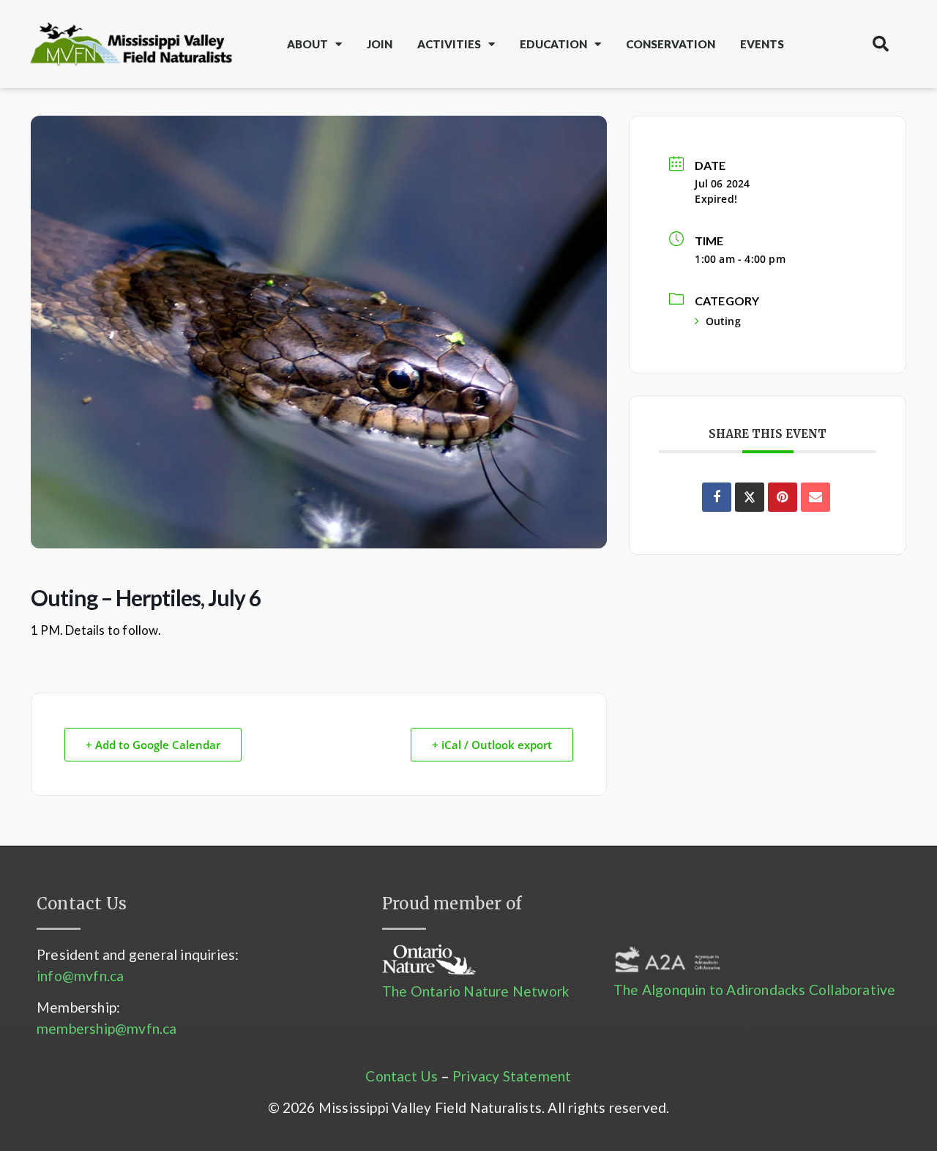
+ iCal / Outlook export (492, 744)
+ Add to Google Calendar (153, 744)
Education (553, 44)
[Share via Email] (815, 497)
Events (762, 44)
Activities (449, 44)
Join (379, 44)
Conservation (670, 44)
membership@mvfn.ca (107, 1028)
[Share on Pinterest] (782, 497)
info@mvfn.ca (80, 975)
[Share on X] (749, 497)
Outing (723, 321)
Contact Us (401, 1076)
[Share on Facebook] (716, 497)
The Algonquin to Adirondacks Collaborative (754, 989)
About (307, 44)
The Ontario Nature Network (476, 991)
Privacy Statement (511, 1076)
